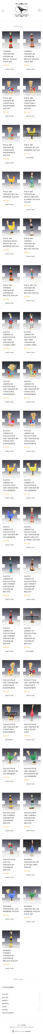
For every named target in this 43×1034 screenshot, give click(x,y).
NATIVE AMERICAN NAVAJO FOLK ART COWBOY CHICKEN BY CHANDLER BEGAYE (9, 584)
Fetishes (5, 994)
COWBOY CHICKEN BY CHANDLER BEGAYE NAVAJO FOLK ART (31, 56)
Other (4, 1007)
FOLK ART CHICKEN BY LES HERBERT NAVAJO (32, 147)
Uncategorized (8, 1013)
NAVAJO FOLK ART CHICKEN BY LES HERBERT (10, 771)
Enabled (27, 1031)
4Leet (24, 1025)
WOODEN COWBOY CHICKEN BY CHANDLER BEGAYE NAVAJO (10, 955)
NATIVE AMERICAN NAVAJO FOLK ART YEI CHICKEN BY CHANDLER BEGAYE (30, 636)
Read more (30, 158)
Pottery (5, 1010)
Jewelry (5, 1000)
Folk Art (5, 997)
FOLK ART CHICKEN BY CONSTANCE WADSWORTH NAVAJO (9, 103)
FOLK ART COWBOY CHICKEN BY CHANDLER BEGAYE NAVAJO (31, 243)
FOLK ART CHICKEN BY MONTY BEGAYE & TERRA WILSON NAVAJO (32, 196)
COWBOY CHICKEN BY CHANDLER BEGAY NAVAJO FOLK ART (10, 56)
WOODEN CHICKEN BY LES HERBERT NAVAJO (11, 909)
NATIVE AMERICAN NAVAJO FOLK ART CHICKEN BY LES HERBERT (10, 485)
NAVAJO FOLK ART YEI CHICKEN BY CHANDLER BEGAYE (9, 864)
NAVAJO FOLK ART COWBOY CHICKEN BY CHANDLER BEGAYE (9, 818)
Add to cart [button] (9, 69)
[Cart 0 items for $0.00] (38, 10)
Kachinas (5, 1003)
